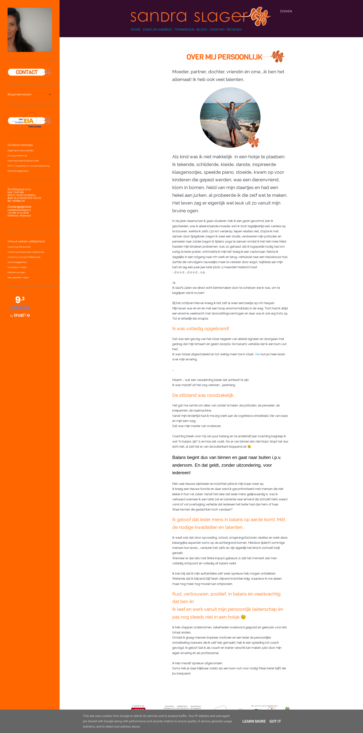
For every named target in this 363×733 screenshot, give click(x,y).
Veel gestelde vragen (18, 277)
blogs (201, 29)
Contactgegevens (17, 262)
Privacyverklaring (17, 155)
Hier (257, 354)
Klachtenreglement (18, 170)
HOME (136, 29)
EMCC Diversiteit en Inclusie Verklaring (29, 165)
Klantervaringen (16, 272)
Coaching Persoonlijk (19, 246)
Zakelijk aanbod (157, 29)
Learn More (254, 721)
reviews (234, 29)
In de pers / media (17, 267)
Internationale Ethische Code (23, 160)
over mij (217, 29)
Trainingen (184, 29)
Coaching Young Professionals (24, 257)
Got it (275, 721)
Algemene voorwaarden (21, 150)
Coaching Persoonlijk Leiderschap (26, 251)
